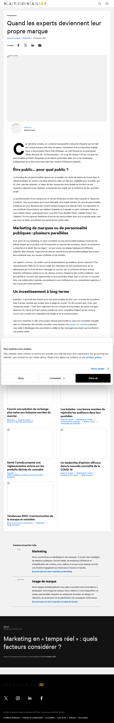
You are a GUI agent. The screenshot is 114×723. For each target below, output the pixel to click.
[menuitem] (8, 3)
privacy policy (93, 357)
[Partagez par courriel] (39, 45)
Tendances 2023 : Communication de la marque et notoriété (30, 517)
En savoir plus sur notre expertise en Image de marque (55, 601)
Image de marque (44, 581)
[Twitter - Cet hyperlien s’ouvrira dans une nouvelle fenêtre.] (6, 698)
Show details (97, 368)
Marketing (39, 551)
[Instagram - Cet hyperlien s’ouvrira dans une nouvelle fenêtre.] (18, 698)
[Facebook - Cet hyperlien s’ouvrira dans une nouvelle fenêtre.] (42, 698)
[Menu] (106, 3)
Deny (21, 378)
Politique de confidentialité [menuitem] (33, 718)
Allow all (93, 378)
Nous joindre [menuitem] (83, 718)
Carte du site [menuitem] (61, 718)
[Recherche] (100, 4)
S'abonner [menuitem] (72, 718)
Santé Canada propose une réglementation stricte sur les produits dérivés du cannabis (25, 465)
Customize (55, 378)
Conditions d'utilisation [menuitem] (12, 718)
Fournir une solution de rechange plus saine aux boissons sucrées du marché (29, 412)
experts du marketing (79, 324)
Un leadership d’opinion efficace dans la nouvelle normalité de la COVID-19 (81, 466)
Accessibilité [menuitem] (50, 718)
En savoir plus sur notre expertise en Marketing (52, 571)
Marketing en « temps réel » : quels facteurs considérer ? (51, 642)
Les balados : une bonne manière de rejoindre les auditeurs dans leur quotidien (83, 412)
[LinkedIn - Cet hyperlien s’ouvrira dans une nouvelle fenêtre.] (30, 698)
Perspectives (12, 15)
